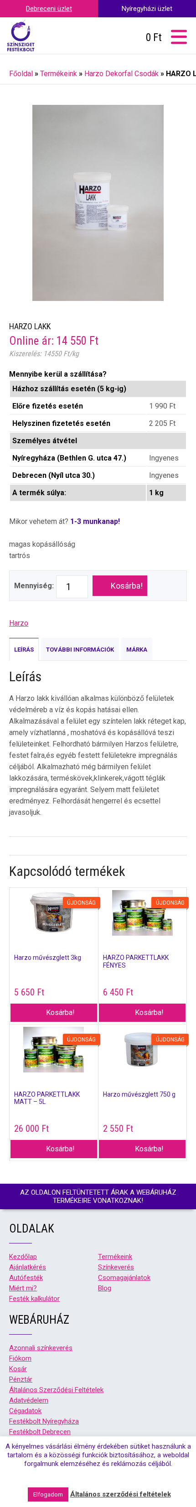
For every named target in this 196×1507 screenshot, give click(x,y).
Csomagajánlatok (124, 1278)
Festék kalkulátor (34, 1299)
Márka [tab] (136, 649)
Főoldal (21, 73)
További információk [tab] (80, 649)
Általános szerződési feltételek (120, 1494)
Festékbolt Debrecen (40, 1432)
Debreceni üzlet (49, 9)
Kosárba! (127, 585)
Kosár (18, 1369)
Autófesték (26, 1278)
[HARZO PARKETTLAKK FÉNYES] (142, 914)
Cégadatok (25, 1411)
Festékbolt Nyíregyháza (44, 1421)
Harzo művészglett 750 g (139, 1094)
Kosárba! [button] (60, 1012)
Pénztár (20, 1379)
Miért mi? (23, 1288)
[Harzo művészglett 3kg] (53, 914)
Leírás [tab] (24, 649)
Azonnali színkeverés (40, 1348)
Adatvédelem (28, 1400)
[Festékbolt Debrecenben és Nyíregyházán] (20, 36)
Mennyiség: (34, 585)
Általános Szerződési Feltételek (56, 1390)
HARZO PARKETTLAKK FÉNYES (136, 961)
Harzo (18, 623)
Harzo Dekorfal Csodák (121, 73)
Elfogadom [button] (48, 1494)
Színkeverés (116, 1267)
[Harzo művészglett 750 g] (142, 1051)
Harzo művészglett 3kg (47, 957)
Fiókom (20, 1358)
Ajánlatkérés (27, 1267)
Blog (104, 1288)
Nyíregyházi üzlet (147, 9)
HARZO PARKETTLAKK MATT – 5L (47, 1098)
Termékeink (58, 73)
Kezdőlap (23, 1257)
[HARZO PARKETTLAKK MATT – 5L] (53, 1051)
